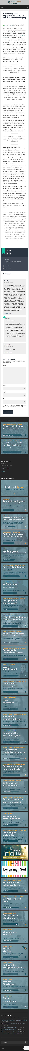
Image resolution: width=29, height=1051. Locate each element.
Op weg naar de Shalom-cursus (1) (9, 1029)
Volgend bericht (8, 268)
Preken (14, 261)
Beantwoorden (8, 313)
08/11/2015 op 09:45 (8, 346)
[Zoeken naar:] (14, 1042)
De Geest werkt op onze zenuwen (9, 1027)
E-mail (4, 392)
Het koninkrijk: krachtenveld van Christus (11, 1018)
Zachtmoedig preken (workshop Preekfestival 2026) (13, 1023)
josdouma (7, 318)
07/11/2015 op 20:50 (8, 282)
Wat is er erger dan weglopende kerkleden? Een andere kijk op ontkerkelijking (14, 16)
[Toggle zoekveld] (27, 7)
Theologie (19, 261)
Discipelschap (8, 261)
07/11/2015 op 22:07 (9, 320)
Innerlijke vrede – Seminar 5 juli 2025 (10, 1033)
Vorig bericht (7, 265)
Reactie (5, 365)
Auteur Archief (7, 253)
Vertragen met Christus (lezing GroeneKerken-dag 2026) (14, 1020)
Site (4, 398)
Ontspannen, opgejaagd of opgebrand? (10, 1031)
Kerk (12, 261)
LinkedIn (3, 471)
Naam (4, 385)
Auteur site (10, 253)
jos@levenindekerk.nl (6, 468)
